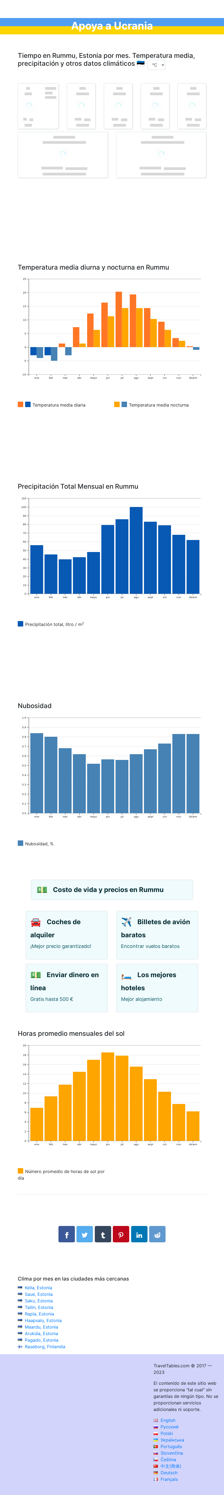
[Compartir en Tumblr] (103, 1234)
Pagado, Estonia (41, 1340)
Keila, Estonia (38, 1287)
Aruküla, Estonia (41, 1333)
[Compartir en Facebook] (66, 1234)
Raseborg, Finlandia (45, 1346)
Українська (171, 1440)
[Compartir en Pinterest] (121, 1234)
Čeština (167, 1459)
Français (168, 1479)
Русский (169, 1427)
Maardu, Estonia (41, 1327)
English (167, 1420)
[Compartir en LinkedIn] (139, 1234)
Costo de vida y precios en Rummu (108, 890)
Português (170, 1446)
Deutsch (168, 1472)
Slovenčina (171, 1453)
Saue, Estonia (39, 1294)
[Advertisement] (112, 228)
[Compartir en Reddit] (157, 1234)
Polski (166, 1433)
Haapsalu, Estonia (43, 1320)
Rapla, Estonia (39, 1314)
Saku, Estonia (39, 1300)
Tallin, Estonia (39, 1307)
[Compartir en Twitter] (84, 1234)
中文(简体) (170, 1466)
